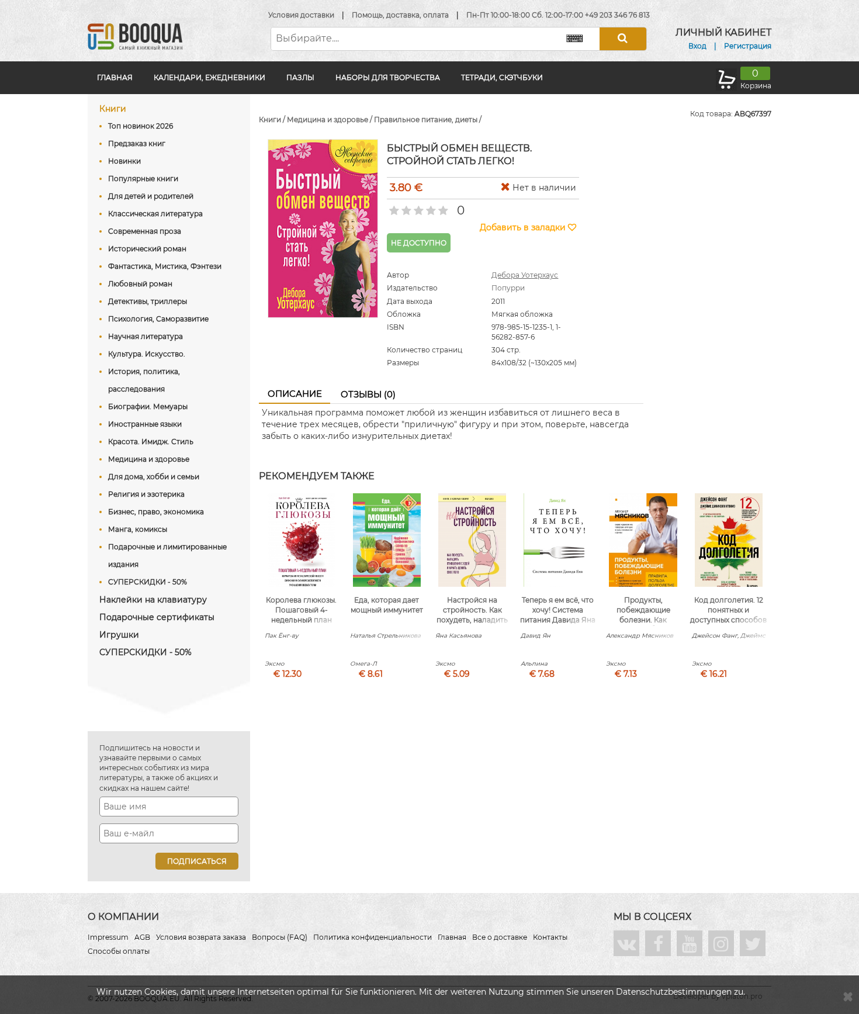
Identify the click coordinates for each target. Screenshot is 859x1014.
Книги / (273, 119)
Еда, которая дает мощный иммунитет (387, 605)
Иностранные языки (145, 424)
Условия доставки (301, 15)
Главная (115, 77)
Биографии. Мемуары (148, 406)
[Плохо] (405, 206)
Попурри (508, 287)
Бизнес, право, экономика (156, 511)
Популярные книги (143, 178)
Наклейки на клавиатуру (153, 599)
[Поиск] (623, 38)
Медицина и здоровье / (330, 119)
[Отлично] (442, 206)
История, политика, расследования (144, 380)
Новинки (124, 161)
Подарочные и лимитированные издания (167, 555)
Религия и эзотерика (146, 494)
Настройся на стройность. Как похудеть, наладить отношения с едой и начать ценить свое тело (472, 624)
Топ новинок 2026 (140, 126)
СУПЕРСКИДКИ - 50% (147, 581)
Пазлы (300, 77)
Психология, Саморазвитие (158, 318)
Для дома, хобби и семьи (153, 476)
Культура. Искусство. (146, 353)
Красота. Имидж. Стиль (150, 441)
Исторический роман (147, 248)
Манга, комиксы (137, 529)
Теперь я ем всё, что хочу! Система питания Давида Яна (557, 610)
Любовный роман (140, 283)
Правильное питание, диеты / (428, 119)
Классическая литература (155, 213)
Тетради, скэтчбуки (502, 77)
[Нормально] (417, 206)
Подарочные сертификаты (156, 617)
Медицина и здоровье (148, 459)
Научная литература (145, 336)
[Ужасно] (393, 206)
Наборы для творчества (387, 77)
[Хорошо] (430, 206)
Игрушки (119, 634)
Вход (697, 45)
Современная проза (144, 231)
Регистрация (747, 45)
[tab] (294, 394)
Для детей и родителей (150, 196)
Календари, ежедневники (209, 77)
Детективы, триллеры (147, 301)
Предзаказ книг (136, 143)
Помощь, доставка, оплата (400, 15)
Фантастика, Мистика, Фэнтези (164, 266)
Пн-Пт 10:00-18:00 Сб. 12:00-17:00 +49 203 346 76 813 (558, 15)
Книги (112, 108)
